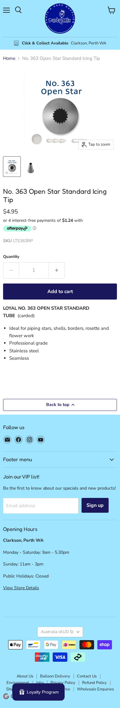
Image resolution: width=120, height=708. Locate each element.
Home (9, 58)
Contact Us (87, 676)
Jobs (40, 682)
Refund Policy (94, 682)
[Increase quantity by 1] (57, 270)
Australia (57, 632)
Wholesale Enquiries (95, 689)
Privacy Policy (62, 682)
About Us (25, 676)
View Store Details (21, 588)
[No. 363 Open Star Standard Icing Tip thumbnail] (11, 166)
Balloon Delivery (55, 676)
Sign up (95, 505)
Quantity (11, 257)
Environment (17, 682)
